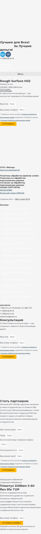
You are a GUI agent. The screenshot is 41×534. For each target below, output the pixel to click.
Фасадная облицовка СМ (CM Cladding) (18, 228)
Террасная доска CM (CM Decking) (16, 297)
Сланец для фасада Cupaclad (14, 279)
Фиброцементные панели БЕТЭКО (16, 267)
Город (2, 435)
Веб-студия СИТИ (22, 199)
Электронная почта (8, 450)
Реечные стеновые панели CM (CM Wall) (18, 233)
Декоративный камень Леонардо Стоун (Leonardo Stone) (20, 261)
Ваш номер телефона (9, 110)
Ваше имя (4, 104)
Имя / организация (8, 429)
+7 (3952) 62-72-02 (7, 314)
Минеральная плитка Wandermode (17, 223)
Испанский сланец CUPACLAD (12, 193)
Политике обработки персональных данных (15, 120)
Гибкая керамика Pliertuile (13, 208)
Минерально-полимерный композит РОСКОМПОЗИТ (17, 285)
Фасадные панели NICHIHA (13, 243)
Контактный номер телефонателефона (16, 440)
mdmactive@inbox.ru (8, 316)
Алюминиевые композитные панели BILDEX (20, 273)
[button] (6, 64)
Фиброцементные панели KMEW (16, 255)
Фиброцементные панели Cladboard (17, 238)
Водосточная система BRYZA (14, 292)
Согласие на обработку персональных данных (12, 184)
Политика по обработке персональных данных (13, 179)
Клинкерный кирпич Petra (13, 218)
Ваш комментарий (8, 456)
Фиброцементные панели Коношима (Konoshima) (17, 249)
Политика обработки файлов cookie (19, 176)
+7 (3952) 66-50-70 (7, 58)
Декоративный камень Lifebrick (15, 213)
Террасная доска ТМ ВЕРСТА (13, 301)
